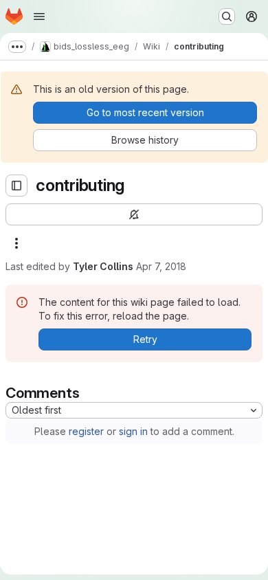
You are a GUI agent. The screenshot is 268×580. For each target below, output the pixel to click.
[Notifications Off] (134, 214)
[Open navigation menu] (39, 16)
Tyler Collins (103, 266)
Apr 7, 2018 (161, 266)
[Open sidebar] (16, 186)
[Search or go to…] (227, 16)
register (86, 431)
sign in (133, 431)
